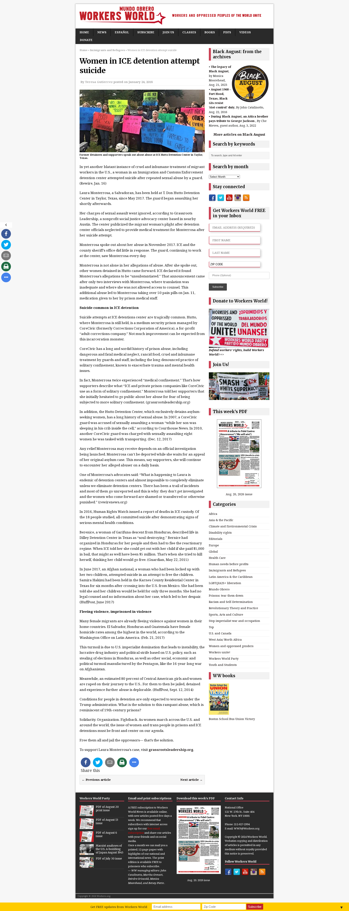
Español (122, 32)
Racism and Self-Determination (231, 602)
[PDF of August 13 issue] (87, 827)
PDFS (227, 32)
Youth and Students (223, 665)
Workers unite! (219, 652)
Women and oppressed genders (231, 646)
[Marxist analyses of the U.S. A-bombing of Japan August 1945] (87, 852)
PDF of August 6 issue (106, 834)
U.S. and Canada (220, 633)
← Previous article (96, 780)
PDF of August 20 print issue (107, 808)
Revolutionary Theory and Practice (233, 608)
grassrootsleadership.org (171, 749)
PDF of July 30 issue (109, 858)
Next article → (191, 780)
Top (211, 627)
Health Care (217, 558)
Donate (86, 40)
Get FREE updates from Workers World (118, 907)
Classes (189, 32)
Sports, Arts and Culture (226, 614)
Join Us (168, 32)
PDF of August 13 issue (107, 821)
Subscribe (145, 32)
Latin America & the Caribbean (231, 577)
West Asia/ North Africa (225, 639)
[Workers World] (174, 16)
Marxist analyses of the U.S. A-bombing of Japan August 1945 (109, 849)
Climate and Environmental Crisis (233, 526)
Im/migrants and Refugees (227, 570)
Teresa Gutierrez (99, 82)
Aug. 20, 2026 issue (239, 494)
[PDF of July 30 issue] (87, 865)
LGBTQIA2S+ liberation (225, 583)
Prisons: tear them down (226, 595)
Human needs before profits (228, 564)
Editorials (215, 539)
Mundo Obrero (219, 589)
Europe (214, 545)
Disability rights (220, 532)
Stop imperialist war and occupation (234, 621)
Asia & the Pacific (221, 520)
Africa (213, 514)
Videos (245, 32)
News (101, 32)
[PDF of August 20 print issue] (87, 814)
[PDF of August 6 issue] (87, 840)
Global (213, 551)
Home (84, 32)
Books (209, 32)
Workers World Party (224, 658)
